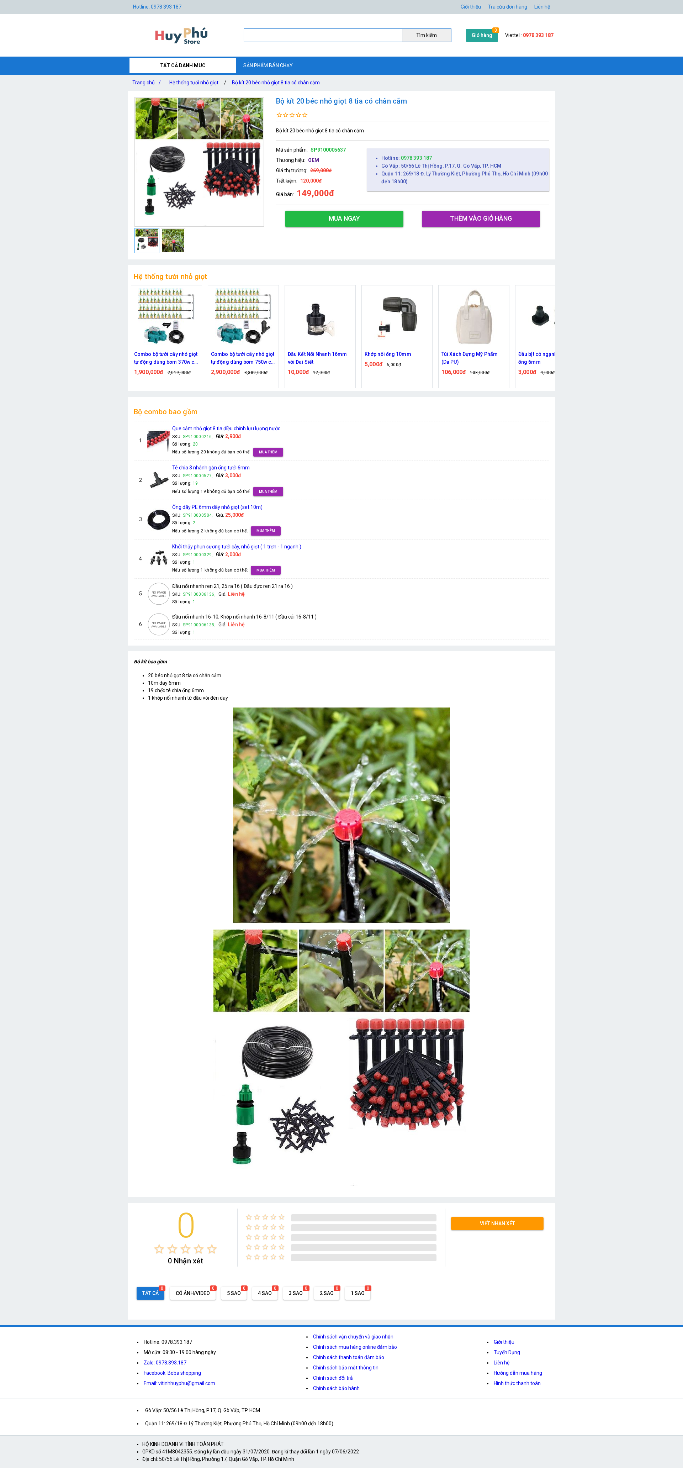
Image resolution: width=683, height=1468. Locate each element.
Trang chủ (146, 82)
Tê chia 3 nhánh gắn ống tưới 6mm (211, 467)
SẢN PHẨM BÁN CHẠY (268, 65)
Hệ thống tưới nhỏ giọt (193, 82)
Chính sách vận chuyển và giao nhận (353, 1337)
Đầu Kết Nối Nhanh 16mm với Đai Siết (317, 358)
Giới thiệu (504, 1342)
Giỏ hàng (482, 35)
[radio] (159, 1249)
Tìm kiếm (426, 35)
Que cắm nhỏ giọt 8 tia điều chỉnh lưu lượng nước (226, 428)
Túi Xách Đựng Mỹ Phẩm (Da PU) (469, 358)
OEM (313, 160)
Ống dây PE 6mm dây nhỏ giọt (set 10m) (217, 507)
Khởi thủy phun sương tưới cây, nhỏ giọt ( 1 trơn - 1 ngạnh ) (236, 546)
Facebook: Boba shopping (172, 1373)
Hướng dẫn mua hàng (518, 1373)
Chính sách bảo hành (336, 1388)
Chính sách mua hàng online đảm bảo (355, 1347)
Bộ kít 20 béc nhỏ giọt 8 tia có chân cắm (276, 82)
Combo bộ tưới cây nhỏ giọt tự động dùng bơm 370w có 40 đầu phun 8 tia (166, 358)
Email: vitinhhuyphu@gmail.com (179, 1383)
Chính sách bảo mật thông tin (345, 1367)
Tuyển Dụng (507, 1352)
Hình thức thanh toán (517, 1383)
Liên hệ (542, 7)
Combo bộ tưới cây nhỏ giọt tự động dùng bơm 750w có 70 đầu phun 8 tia (243, 358)
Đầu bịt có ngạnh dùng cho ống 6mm (549, 358)
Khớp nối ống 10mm (388, 354)
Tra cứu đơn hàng (507, 7)
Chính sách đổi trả (333, 1378)
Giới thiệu (471, 7)
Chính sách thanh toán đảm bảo (348, 1357)
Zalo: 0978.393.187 (165, 1363)
